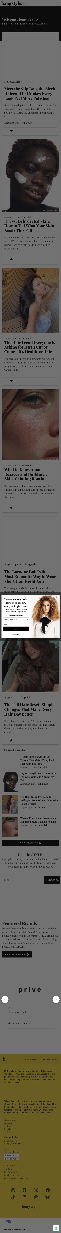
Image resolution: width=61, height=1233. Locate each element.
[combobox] (15, 619)
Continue (16, 629)
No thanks (16, 634)
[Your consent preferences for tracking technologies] (56, 1228)
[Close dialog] (57, 597)
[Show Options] (27, 619)
